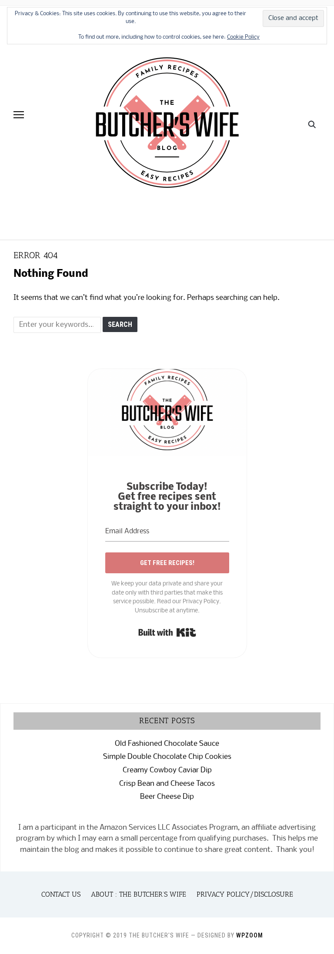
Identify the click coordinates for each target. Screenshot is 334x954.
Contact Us (60, 894)
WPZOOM (249, 935)
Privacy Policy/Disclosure (245, 894)
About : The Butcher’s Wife (138, 894)
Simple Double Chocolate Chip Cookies (167, 757)
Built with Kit (167, 632)
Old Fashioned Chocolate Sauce (167, 744)
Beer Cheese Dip (167, 797)
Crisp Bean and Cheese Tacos (167, 784)
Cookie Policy (243, 37)
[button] (18, 114)
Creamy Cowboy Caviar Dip (167, 770)
